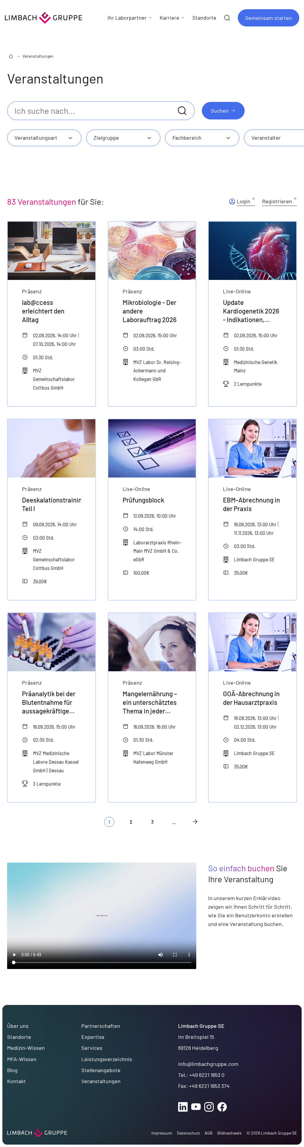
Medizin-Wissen (26, 1047)
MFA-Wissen (22, 1059)
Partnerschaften (100, 1025)
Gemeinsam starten (268, 18)
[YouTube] (196, 1107)
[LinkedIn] (183, 1107)
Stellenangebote (101, 1070)
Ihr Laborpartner (127, 17)
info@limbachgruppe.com (208, 1064)
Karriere (169, 17)
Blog (12, 1070)
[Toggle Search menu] (227, 18)
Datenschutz (188, 1132)
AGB (209, 1132)
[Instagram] (209, 1107)
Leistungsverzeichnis (106, 1059)
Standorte (19, 1036)
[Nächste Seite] (195, 821)
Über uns (17, 1025)
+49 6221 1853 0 (206, 1075)
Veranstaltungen (38, 56)
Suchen (220, 110)
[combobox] (44, 138)
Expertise (92, 1036)
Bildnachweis (229, 1132)
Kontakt (16, 1081)
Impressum (161, 1132)
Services (91, 1047)
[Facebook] (222, 1107)
